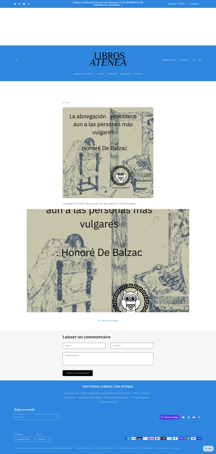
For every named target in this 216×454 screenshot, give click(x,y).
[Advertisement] (108, 26)
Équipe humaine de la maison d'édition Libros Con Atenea (106, 393)
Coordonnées (174, 448)
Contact (136, 393)
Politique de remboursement (116, 397)
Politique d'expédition (140, 397)
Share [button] (67, 102)
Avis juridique (70, 397)
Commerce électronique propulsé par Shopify (56, 448)
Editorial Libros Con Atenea (30, 448)
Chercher (146, 393)
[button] (17, 60)
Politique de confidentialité (90, 397)
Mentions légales (161, 448)
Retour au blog (110, 320)
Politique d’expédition (145, 448)
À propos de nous (71, 393)
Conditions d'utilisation (108, 402)
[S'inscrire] (56, 417)
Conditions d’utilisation (127, 448)
